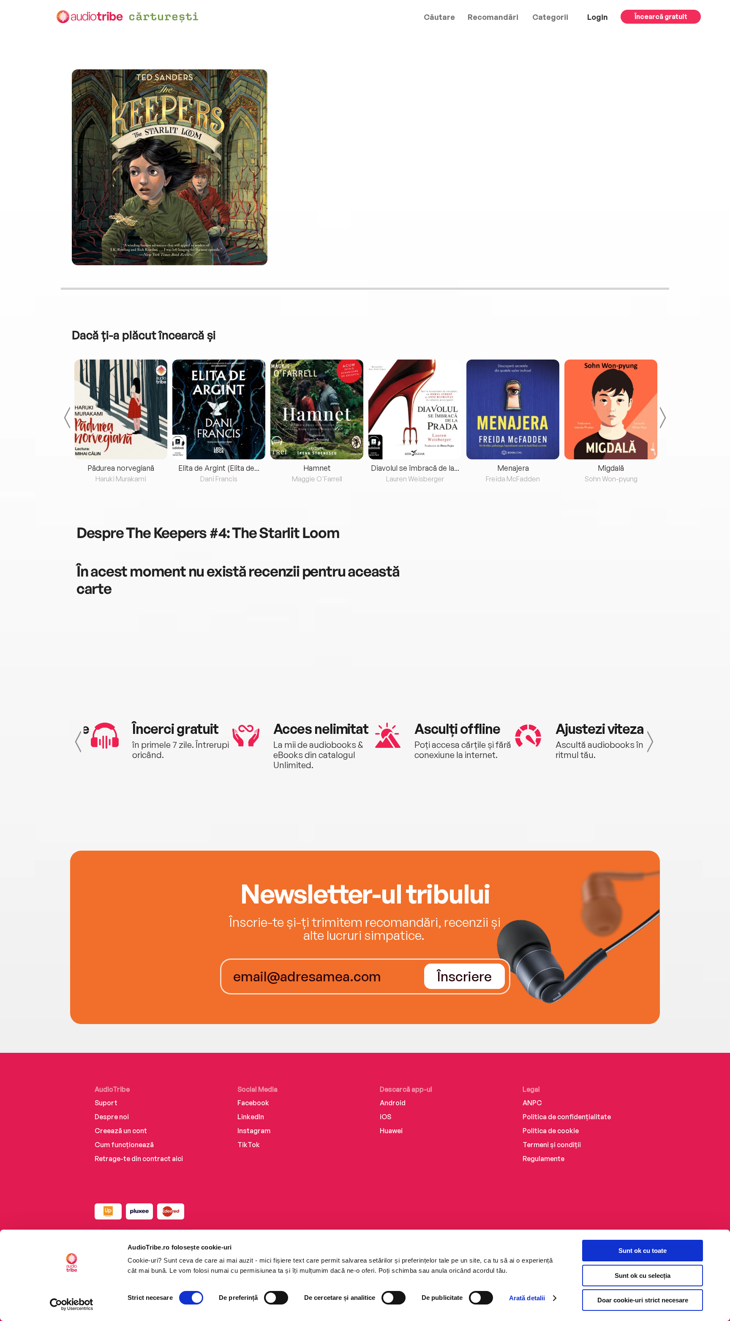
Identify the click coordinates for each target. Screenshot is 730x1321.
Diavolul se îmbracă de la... (415, 467)
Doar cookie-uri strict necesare (642, 1300)
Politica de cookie (551, 1130)
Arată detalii (527, 1298)
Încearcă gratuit (661, 16)
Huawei (391, 1130)
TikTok (248, 1144)
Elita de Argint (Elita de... (218, 467)
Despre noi (112, 1116)
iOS (385, 1116)
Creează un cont (121, 1130)
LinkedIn (250, 1116)
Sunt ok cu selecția (642, 1275)
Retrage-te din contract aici (139, 1158)
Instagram (253, 1130)
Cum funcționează (124, 1144)
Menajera (513, 467)
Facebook (253, 1103)
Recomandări (493, 17)
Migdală (611, 467)
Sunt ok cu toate (642, 1250)
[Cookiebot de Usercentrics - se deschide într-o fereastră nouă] (72, 1304)
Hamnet (317, 467)
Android (393, 1103)
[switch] (276, 1298)
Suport (106, 1103)
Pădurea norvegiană (120, 467)
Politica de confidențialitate (567, 1116)
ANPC (532, 1103)
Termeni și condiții (552, 1144)
